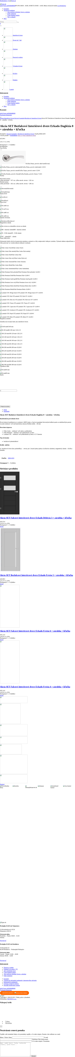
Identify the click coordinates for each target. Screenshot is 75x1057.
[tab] (39, 410)
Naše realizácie (11, 13)
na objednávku (61, 5)
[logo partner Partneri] (13, 702)
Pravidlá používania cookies (12, 985)
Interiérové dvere (9, 118)
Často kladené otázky (13, 15)
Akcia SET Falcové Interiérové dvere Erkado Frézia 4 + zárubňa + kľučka (35, 687)
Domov (2, 118)
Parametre (6, 411)
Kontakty (6, 9)
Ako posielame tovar (10, 971)
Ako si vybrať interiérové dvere (27, 135)
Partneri (2, 784)
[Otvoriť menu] (0, 25)
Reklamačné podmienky (11, 982)
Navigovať (3, 940)
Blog (5, 18)
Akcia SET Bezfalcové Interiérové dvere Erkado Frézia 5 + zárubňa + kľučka (36, 575)
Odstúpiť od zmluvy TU (11, 969)
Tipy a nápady (11, 17)
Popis (5, 410)
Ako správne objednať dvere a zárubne (18, 12)
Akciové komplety (19, 118)
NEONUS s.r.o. (11, 999)
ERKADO (11, 458)
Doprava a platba (9, 967)
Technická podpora (9, 10)
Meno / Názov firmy (6, 1037)
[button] (2, 526)
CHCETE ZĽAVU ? (8, 993)
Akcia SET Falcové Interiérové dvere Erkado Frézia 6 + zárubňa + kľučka (35, 631)
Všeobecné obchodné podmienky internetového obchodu (20, 980)
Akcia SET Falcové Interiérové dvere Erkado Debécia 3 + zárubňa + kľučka (36, 518)
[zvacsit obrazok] (24, 121)
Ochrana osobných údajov (11, 984)
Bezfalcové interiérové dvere (33, 118)
